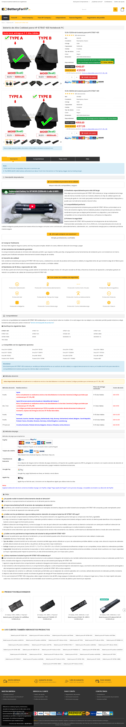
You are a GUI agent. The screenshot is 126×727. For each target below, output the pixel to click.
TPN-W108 (5, 340)
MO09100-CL (97, 337)
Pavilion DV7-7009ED (69, 358)
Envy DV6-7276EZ (68, 349)
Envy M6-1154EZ (36, 355)
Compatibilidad (38, 159)
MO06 (34, 337)
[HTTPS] (108, 713)
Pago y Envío (63, 159)
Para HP (14, 18)
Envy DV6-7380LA (99, 349)
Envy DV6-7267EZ (37, 349)
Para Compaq (27, 18)
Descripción (14, 159)
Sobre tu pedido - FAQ (41, 697)
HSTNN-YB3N (5, 337)
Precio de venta (70, 70)
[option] (32, 57)
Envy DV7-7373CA (99, 352)
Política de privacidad (9, 699)
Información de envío (72, 697)
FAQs (87, 159)
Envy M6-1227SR (67, 355)
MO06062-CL (67, 337)
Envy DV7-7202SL (7, 352)
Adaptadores (61, 18)
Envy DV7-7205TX (37, 352)
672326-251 (66, 334)
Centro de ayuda (119, 2)
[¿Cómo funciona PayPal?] (96, 713)
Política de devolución (41, 699)
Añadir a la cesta (90, 77)
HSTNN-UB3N (97, 334)
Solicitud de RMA (102, 699)
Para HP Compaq (44, 18)
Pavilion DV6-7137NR (38, 358)
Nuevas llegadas (75, 18)
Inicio (5, 18)
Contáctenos (108, 2)
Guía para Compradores (80, 2)
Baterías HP (10, 23)
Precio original (70, 66)
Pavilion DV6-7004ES (8, 358)
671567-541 (35, 334)
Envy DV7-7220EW (68, 352)
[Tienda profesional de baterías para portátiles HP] (16, 9)
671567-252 (5, 334)
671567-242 (97, 331)
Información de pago (72, 699)
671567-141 (35, 331)
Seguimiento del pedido (96, 18)
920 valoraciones (80, 35)
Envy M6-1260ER (98, 355)
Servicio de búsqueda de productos (42, 323)
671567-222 (66, 331)
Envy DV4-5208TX (7, 349)
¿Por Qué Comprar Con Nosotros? (13, 697)
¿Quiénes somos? (97, 2)
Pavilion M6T (97, 358)
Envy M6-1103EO (6, 355)
